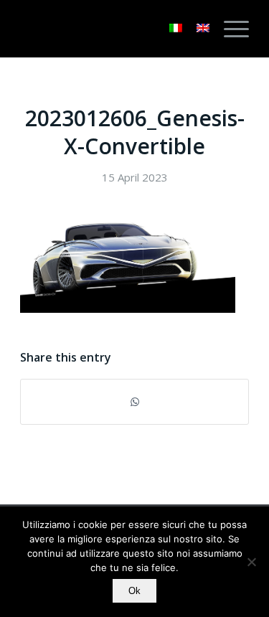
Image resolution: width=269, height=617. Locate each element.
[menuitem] (229, 28)
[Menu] (229, 28)
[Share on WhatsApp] (134, 402)
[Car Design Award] (111, 28)
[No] (251, 562)
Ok (134, 590)
